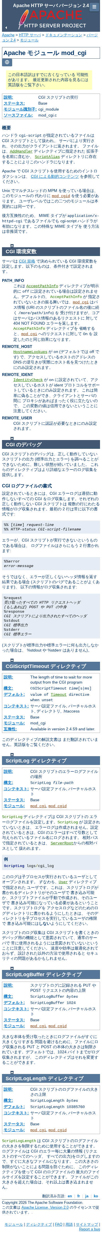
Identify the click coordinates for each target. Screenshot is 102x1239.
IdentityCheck (28, 380)
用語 (69, 1224)
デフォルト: (14, 694)
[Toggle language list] (7, 62)
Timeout (59, 694)
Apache (8, 35)
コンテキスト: (16, 706)
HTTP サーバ (30, 35)
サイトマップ (87, 1224)
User (63, 882)
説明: (8, 97)
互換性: (10, 729)
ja (87, 1196)
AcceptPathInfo (42, 286)
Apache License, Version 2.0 (45, 1207)
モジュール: (14, 723)
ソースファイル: (18, 115)
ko (96, 1196)
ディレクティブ (39, 1224)
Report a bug (89, 1229)
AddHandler (21, 151)
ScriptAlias (47, 157)
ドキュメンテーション (63, 35)
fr (78, 1196)
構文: (8, 688)
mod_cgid (61, 196)
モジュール (29, 40)
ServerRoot (62, 843)
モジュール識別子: (20, 109)
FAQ (58, 1224)
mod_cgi (81, 302)
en (70, 1196)
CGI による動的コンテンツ (55, 176)
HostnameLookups (30, 352)
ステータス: (14, 103)
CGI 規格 (27, 261)
